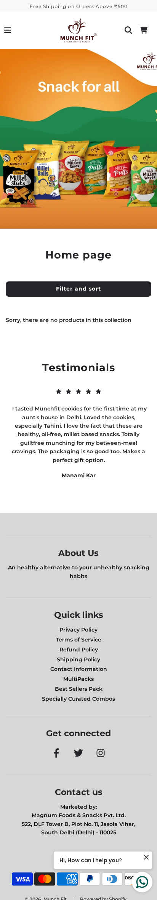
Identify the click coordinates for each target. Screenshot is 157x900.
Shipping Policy (78, 659)
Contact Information (78, 669)
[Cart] (143, 30)
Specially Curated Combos (78, 698)
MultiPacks (78, 678)
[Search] (128, 30)
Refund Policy (78, 649)
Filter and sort (78, 288)
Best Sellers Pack (79, 688)
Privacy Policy (78, 629)
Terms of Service (78, 639)
